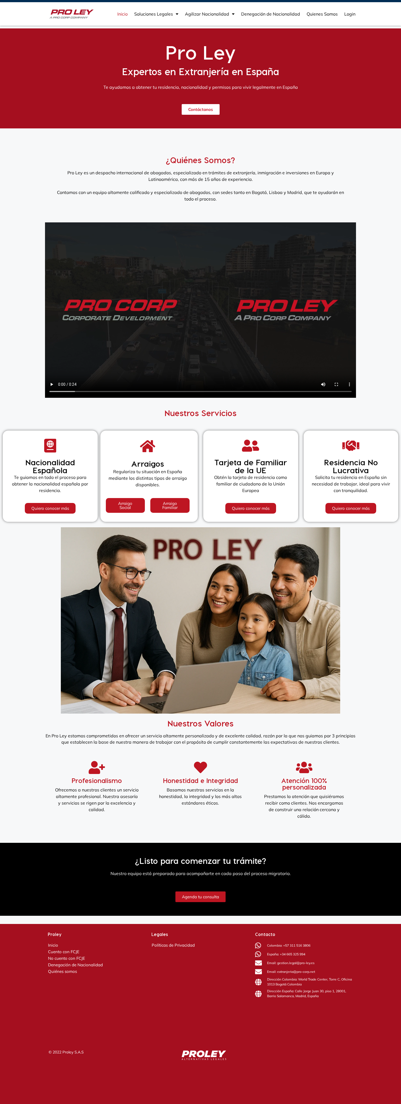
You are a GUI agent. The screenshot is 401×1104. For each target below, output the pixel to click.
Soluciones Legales (153, 14)
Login (349, 14)
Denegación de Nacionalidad (270, 14)
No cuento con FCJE (66, 958)
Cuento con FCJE (63, 951)
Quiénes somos (62, 971)
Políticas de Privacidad (173, 945)
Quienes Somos (322, 14)
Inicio (122, 14)
